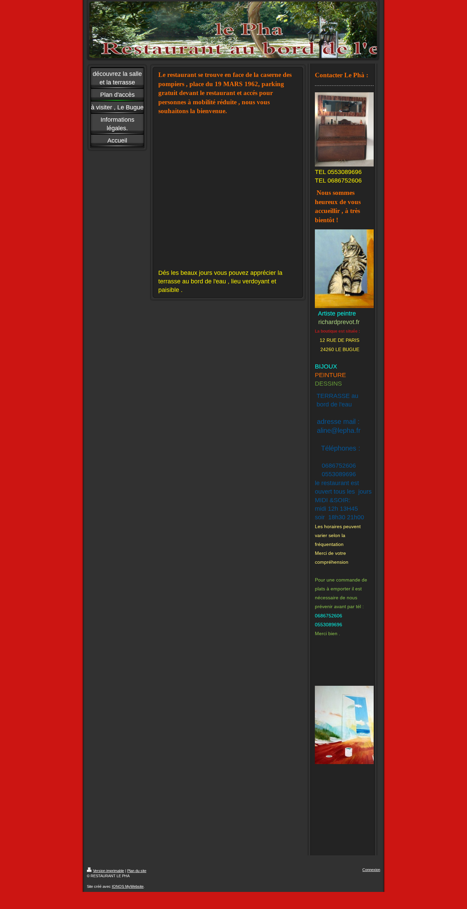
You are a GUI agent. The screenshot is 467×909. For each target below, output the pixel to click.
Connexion (371, 870)
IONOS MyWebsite (128, 886)
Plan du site (136, 871)
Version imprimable (108, 871)
